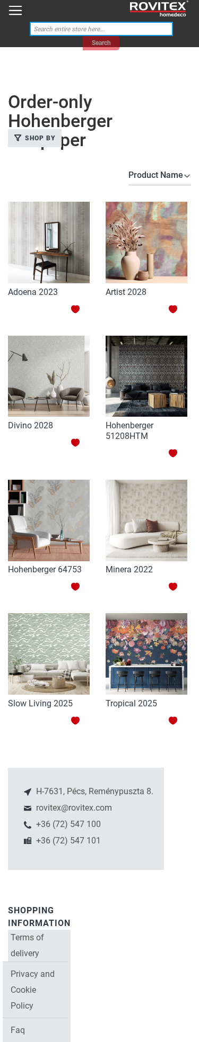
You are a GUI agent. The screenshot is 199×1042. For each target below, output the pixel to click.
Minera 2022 (129, 569)
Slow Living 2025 (40, 703)
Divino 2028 (30, 425)
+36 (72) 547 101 (67, 841)
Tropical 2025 (131, 703)
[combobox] (101, 29)
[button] (80, 309)
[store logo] (159, 9)
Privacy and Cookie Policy (33, 990)
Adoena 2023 (33, 292)
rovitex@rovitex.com (73, 808)
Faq (18, 1030)
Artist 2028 (126, 292)
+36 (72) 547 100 (67, 824)
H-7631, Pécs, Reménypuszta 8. (93, 791)
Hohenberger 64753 (45, 569)
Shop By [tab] (40, 138)
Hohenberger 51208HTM (129, 430)
